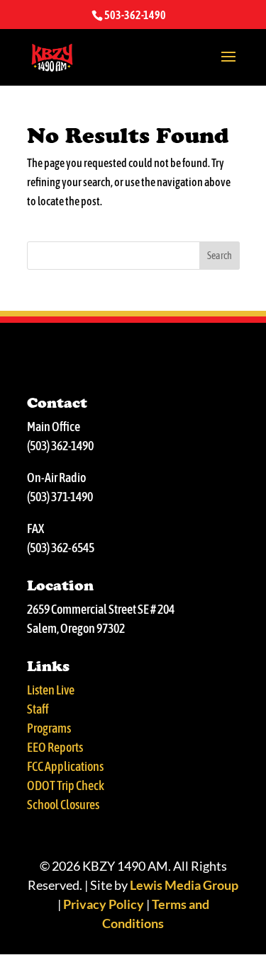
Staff (38, 709)
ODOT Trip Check (65, 785)
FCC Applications (65, 766)
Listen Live (50, 689)
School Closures (63, 804)
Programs (49, 728)
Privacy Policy (103, 904)
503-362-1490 (135, 14)
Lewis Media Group (184, 885)
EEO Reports (55, 747)
